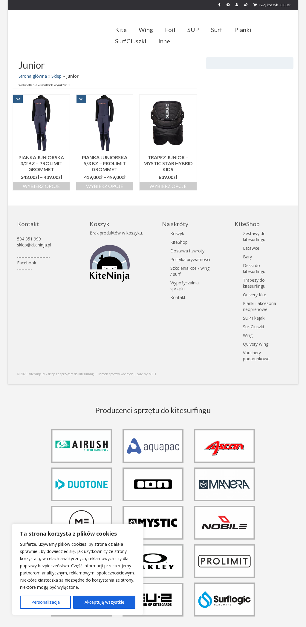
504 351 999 (29, 239)
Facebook (26, 263)
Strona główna (33, 76)
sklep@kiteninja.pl (34, 245)
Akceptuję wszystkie (104, 602)
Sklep (56, 76)
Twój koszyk (274, 5)
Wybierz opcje (41, 186)
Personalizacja (45, 602)
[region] (77, 569)
